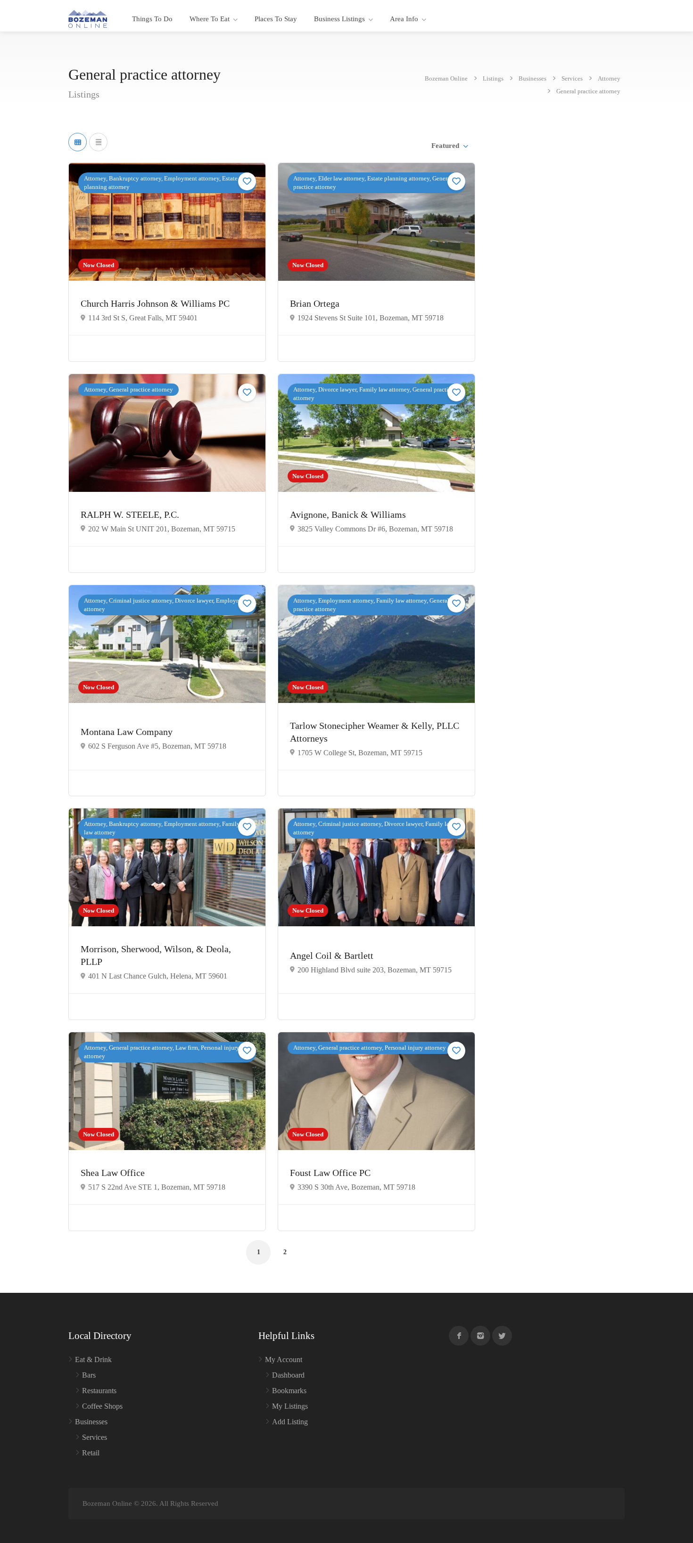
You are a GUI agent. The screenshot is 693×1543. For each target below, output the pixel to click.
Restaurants (99, 1391)
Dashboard (288, 1375)
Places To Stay (276, 19)
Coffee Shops (102, 1406)
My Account (283, 1359)
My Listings (290, 1406)
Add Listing (290, 1422)
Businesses (91, 1422)
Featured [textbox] (445, 145)
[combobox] (449, 145)
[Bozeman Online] (87, 18)
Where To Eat (210, 19)
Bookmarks (289, 1391)
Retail (90, 1453)
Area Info (404, 19)
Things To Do (152, 19)
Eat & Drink (93, 1359)
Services (94, 1437)
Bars (89, 1375)
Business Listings (339, 19)
